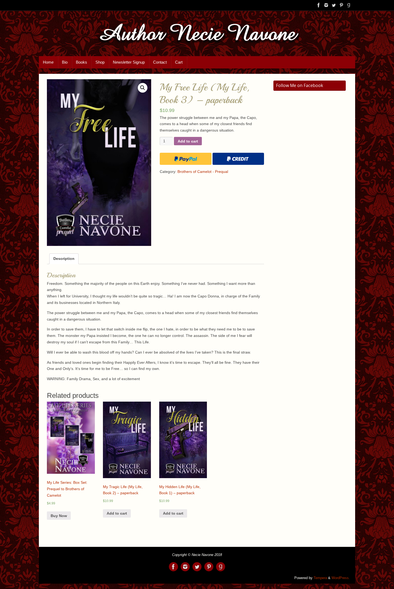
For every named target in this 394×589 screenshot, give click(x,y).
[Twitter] (333, 5)
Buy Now (59, 516)
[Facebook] (318, 5)
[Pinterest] (341, 5)
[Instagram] (326, 5)
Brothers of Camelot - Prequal (202, 171)
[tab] (64, 258)
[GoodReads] (348, 5)
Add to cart (188, 141)
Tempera (320, 578)
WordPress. (341, 578)
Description (64, 258)
